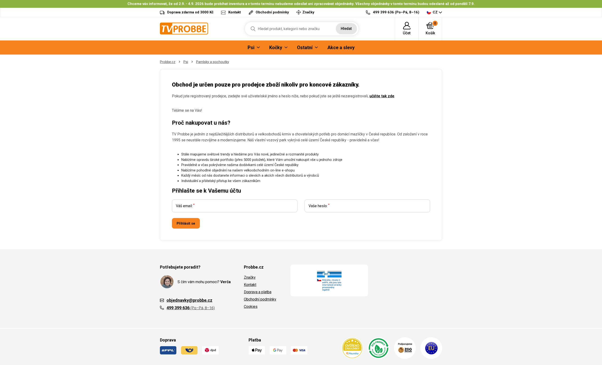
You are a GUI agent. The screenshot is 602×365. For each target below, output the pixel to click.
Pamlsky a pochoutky (212, 62)
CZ (435, 12)
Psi (185, 62)
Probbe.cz (167, 62)
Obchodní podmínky (260, 299)
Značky (250, 277)
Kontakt (250, 284)
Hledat (346, 28)
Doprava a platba (257, 292)
